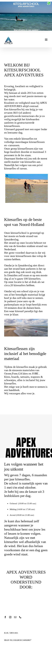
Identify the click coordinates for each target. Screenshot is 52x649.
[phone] (20, 617)
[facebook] (5, 617)
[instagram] (10, 617)
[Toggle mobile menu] (46, 39)
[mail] (15, 617)
